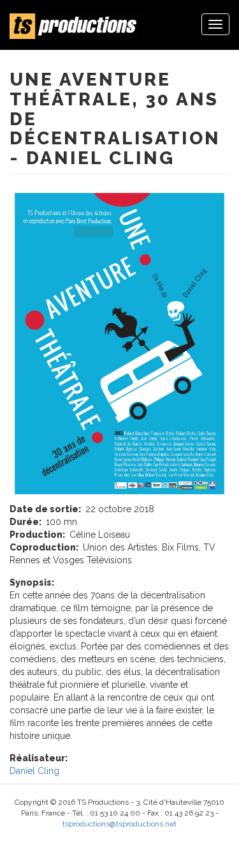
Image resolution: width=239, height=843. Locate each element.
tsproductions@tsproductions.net (119, 823)
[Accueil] (74, 26)
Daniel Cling (34, 771)
